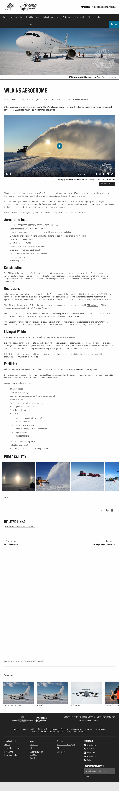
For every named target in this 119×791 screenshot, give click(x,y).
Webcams (60, 741)
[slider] (43, 174)
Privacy (59, 748)
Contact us (34, 744)
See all (6, 498)
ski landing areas (59, 313)
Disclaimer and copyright (66, 744)
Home (5, 17)
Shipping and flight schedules (36, 753)
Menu (112, 24)
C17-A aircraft (92, 305)
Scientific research (33, 17)
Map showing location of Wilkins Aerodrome (20, 526)
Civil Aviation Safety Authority (77, 369)
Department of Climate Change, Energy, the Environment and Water (89, 716)
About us (91, 17)
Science (7, 744)
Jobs (99, 17)
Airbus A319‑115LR (99, 294)
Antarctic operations (50, 17)
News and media (79, 17)
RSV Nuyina (66, 17)
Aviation (46, 99)
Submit (86, 776)
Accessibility (61, 751)
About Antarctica (17, 17)
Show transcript (107, 184)
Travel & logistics (35, 99)
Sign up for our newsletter (94, 766)
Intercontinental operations (62, 99)
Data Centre (34, 758)
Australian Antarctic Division (89, 720)
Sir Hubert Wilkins (79, 212)
